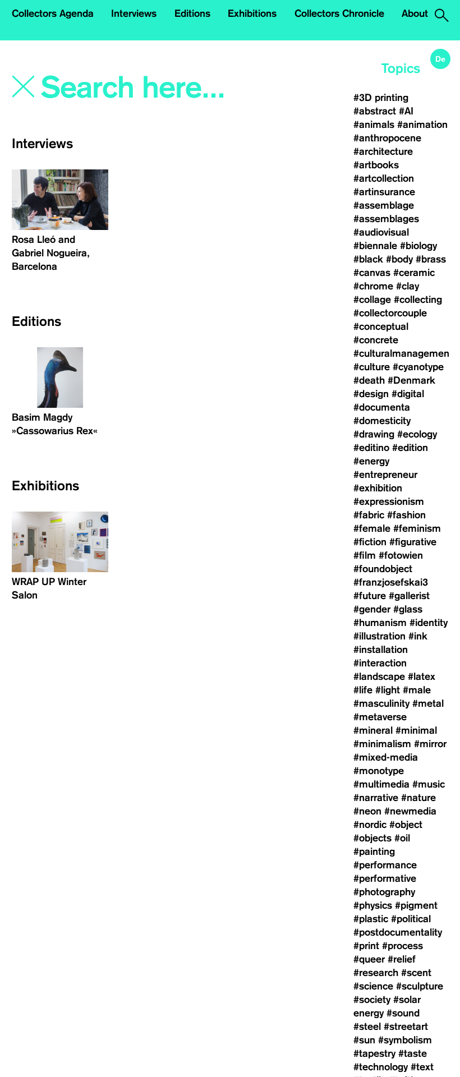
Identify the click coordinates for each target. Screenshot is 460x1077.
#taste (412, 1053)
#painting (374, 851)
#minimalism (382, 744)
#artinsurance (384, 192)
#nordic (370, 825)
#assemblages (386, 219)
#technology (380, 1067)
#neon (367, 811)
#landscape (379, 676)
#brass (431, 259)
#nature (418, 798)
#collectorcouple (390, 313)
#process (402, 946)
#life (362, 690)
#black (368, 259)
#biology (418, 246)
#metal (428, 703)
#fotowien (401, 555)
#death (369, 380)
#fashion (406, 515)
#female (371, 528)
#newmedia (410, 811)
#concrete (375, 340)
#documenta (381, 407)
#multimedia (381, 784)
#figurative (412, 542)
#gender (371, 609)
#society (371, 1000)
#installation (380, 650)
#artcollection (383, 178)
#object (405, 825)
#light (387, 690)
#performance (385, 865)
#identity (429, 623)
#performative (384, 878)
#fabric (368, 515)
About (415, 13)
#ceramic (414, 273)
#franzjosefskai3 (390, 582)
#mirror (430, 744)
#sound (403, 1013)
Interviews (134, 13)
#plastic (370, 919)
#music (428, 784)
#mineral (373, 730)
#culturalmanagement (403, 353)
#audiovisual (381, 232)
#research (375, 973)
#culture (371, 367)
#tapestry (374, 1053)
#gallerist (409, 596)
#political (411, 919)
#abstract (374, 111)
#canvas (371, 273)
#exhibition (377, 488)
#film (364, 555)
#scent (416, 973)
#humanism (380, 623)
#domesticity (382, 421)
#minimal (416, 730)
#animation (422, 124)
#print (366, 946)
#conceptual (380, 326)
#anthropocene (387, 138)
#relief (402, 959)
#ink (417, 636)
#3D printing (380, 98)
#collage (372, 299)
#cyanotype (418, 367)
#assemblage (383, 205)
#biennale (375, 246)
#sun (364, 1040)
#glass (407, 609)
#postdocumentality (397, 932)
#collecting (418, 299)
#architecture (383, 151)
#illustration (379, 636)
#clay (407, 286)
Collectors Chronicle (339, 13)
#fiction (370, 542)
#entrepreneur (385, 475)
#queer (369, 959)
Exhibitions (252, 13)
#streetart (406, 1026)
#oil (402, 838)
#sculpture (419, 986)
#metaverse (380, 717)
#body (399, 259)
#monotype (378, 771)
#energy (371, 461)
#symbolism (405, 1040)
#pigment (416, 905)
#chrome (373, 286)
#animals (373, 124)
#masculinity (381, 703)
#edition (410, 448)
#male (417, 690)
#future (369, 596)
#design (371, 394)
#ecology (417, 434)
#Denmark (411, 380)
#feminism (417, 528)
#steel (367, 1026)
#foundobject (382, 569)
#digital (408, 394)
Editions (192, 13)
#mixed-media (385, 757)
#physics (372, 905)
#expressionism (388, 501)
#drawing (373, 434)
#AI (406, 111)
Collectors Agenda (53, 13)
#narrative (375, 798)
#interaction (380, 663)
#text (422, 1067)
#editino (371, 448)
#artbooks (376, 165)
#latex (421, 676)
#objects (372, 838)
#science (373, 986)
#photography (384, 892)
